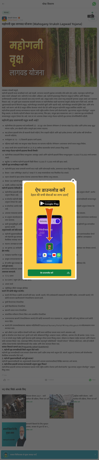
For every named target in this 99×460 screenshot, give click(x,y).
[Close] (73, 180)
